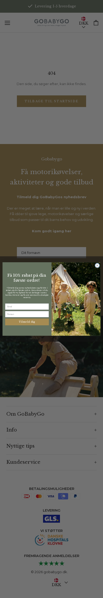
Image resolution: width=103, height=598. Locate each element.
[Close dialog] (97, 265)
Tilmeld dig (27, 322)
